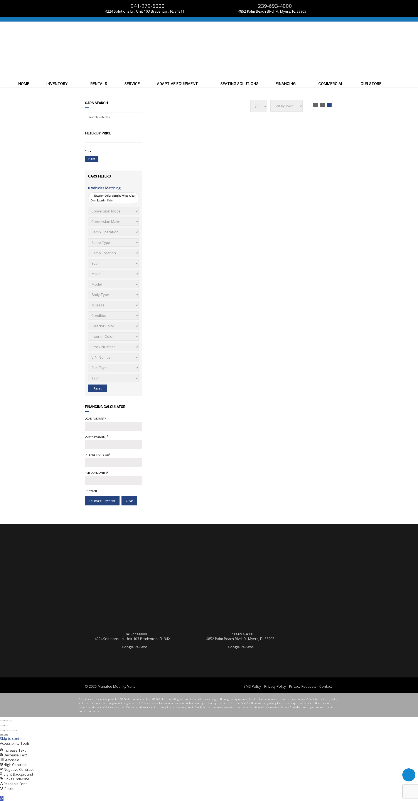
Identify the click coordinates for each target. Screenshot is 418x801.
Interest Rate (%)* (97, 455)
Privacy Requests (302, 686)
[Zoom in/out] (10, 720)
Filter (91, 159)
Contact (325, 686)
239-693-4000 (274, 5)
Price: (88, 151)
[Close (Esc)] (1, 720)
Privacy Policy (275, 686)
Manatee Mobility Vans (116, 686)
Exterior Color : (113, 198)
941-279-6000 (147, 5)
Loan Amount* (95, 418)
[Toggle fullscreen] (6, 720)
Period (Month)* (96, 473)
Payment (91, 491)
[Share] (10, 730)
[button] (1, 798)
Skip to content (12, 738)
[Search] (137, 117)
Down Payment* (96, 436)
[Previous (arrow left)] (1, 725)
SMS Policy (252, 686)
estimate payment (102, 501)
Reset (98, 388)
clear (129, 501)
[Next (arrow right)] (6, 725)
